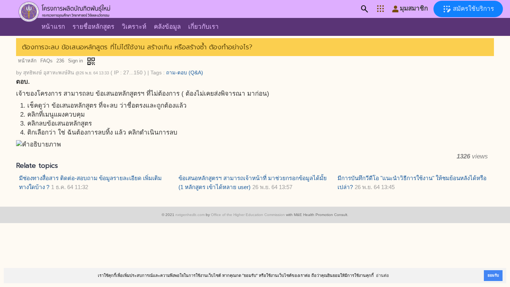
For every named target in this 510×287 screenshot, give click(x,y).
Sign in (75, 61)
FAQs (46, 61)
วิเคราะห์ (134, 26)
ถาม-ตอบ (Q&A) (184, 72)
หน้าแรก (53, 26)
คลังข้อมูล (167, 26)
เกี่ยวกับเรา (203, 26)
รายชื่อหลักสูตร (93, 26)
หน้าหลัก (27, 61)
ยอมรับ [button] (493, 275)
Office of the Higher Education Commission (248, 215)
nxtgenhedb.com (190, 215)
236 (60, 61)
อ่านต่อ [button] (382, 275)
